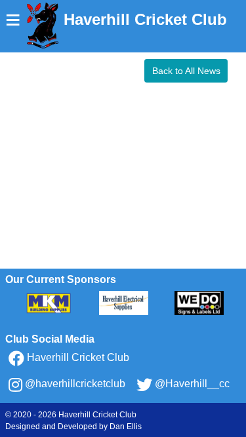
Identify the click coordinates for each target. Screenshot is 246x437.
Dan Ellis (126, 426)
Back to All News (186, 71)
